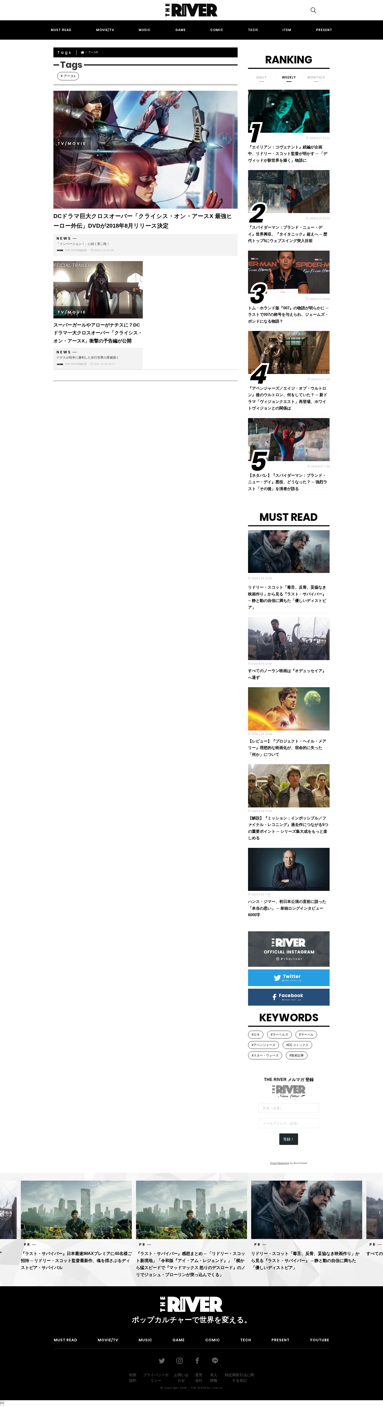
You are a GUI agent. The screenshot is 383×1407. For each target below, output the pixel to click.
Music (145, 30)
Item (286, 30)
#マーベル (306, 1034)
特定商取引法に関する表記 (239, 1377)
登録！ (288, 1139)
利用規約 (132, 1377)
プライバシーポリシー (156, 1377)
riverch (217, 1387)
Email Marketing (279, 1163)
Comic (216, 30)
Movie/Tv (105, 30)
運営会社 (198, 1377)
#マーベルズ (279, 1034)
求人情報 (213, 1377)
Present (324, 30)
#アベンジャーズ (263, 1045)
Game (180, 30)
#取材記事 (296, 1055)
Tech (253, 30)
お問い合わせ (181, 1377)
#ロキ (256, 1034)
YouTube (319, 1340)
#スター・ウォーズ (265, 1055)
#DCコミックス (297, 1045)
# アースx (68, 76)
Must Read (61, 30)
